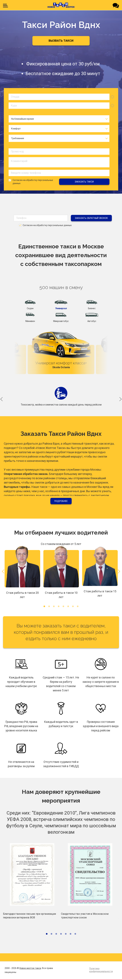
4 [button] (58, 606)
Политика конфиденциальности (101, 970)
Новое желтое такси (30, 968)
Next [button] (95, 337)
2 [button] (49, 606)
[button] (30, 305)
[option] (61, 350)
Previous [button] (26, 337)
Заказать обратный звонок (91, 218)
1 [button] (44, 606)
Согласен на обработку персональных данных (33, 182)
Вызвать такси (61, 40)
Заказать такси (84, 181)
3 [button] (54, 606)
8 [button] (77, 606)
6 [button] (68, 606)
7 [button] (73, 606)
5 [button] (63, 606)
